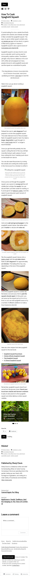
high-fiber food (12, 24)
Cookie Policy (16, 565)
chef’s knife (8, 142)
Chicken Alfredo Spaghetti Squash (14, 356)
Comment (23, 532)
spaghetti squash (5, 26)
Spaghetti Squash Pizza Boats (13, 354)
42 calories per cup (7, 41)
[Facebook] (2, 9)
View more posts (6, 480)
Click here (18, 76)
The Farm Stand (6, 543)
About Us (8, 541)
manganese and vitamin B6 (9, 48)
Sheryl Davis (6, 20)
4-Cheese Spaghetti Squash (12, 360)
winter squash (14, 26)
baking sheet (5, 259)
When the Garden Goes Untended (9, 415)
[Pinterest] (8, 9)
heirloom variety (18, 191)
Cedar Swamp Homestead (8, 547)
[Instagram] (5, 9)
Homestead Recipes (8, 22)
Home (2, 541)
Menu (5, 4)
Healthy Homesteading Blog (19, 541)
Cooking (5, 24)
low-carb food (21, 24)
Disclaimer (14, 543)
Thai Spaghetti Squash (11, 358)
